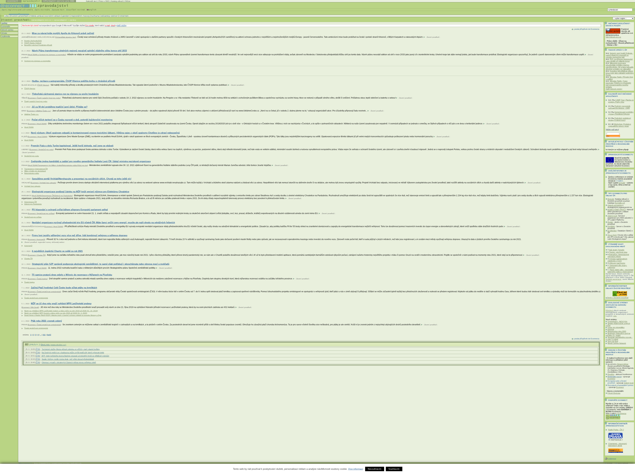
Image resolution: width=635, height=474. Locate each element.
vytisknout (612, 459)
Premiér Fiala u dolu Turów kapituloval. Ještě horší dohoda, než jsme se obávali (72, 145)
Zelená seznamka (615, 205)
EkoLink (611, 199)
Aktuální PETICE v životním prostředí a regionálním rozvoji (619, 144)
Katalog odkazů (117, 1)
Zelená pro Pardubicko (33, 204)
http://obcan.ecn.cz (613, 37)
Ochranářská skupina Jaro (66, 37)
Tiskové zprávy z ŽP (617, 50)
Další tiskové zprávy (614, 89)
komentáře (5, 26)
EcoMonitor (612, 231)
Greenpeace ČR (30, 202)
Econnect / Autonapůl (36, 239)
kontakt (609, 463)
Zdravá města (622, 364)
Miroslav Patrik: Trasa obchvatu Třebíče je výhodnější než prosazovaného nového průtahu (618, 84)
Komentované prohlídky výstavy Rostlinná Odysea (621, 113)
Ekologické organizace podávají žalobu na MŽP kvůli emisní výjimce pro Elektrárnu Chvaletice (80, 191)
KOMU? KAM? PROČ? (617, 210)
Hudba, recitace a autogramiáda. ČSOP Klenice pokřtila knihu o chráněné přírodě (73, 81)
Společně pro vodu (31, 156)
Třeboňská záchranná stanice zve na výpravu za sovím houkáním (65, 94)
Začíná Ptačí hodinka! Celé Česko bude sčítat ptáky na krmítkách (64, 287)
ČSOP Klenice (43, 85)
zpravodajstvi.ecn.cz (42, 20)
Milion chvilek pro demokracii (35, 171)
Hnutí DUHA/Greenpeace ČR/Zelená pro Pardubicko (52, 196)
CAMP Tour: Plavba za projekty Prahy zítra (621, 101)
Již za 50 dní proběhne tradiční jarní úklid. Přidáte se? (59, 107)
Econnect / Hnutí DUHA (37, 124)
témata (4, 33)
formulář (621, 183)
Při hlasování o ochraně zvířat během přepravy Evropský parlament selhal (70, 209)
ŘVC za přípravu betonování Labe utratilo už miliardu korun (619, 60)
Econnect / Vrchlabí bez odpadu (43, 183)
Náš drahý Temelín (616, 250)
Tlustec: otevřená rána (618, 252)
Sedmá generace (613, 279)
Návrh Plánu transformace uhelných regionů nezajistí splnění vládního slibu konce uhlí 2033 (79, 50)
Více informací (355, 469)
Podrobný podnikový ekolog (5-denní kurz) (619, 119)
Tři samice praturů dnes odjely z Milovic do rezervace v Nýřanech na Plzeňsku (72, 275)
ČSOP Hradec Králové (32, 43)
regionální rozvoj (44, 242)
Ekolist (610, 222)
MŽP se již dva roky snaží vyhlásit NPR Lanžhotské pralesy (61, 303)
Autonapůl (28, 246)
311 (44, 335)
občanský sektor (58, 242)
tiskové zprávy (7, 30)
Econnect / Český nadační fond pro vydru (44, 98)
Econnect (611, 379)
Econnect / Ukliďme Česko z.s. (38, 111)
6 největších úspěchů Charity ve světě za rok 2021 (57, 251)
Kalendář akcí (91, 1)
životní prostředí (433, 37)
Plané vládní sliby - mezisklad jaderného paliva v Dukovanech (620, 271)
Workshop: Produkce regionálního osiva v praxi (619, 125)
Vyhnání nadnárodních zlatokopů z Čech (617, 260)
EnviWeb (611, 226)
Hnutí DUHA (29, 127)
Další (49, 335)
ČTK (38, 349)
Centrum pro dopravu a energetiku (37, 61)
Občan (127, 1)
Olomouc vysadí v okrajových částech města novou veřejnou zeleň (69, 362)
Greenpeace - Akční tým (617, 321)
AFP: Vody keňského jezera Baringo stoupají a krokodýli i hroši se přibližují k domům (75, 356)
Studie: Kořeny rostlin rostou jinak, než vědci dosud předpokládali (68, 359)
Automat (610, 329)
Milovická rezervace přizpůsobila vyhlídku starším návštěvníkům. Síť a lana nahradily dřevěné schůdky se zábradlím (620, 66)
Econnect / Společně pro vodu (41, 149)
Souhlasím (394, 469)
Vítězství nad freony (617, 263)
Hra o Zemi (612, 235)
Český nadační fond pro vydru (35, 101)
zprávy (4, 23)
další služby (121, 25)
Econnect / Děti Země (30, 307)
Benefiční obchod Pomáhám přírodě (38, 45)
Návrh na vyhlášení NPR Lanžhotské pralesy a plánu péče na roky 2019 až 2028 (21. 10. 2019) (61, 311)
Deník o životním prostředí (617, 298)
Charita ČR (28, 258)
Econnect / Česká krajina (37, 279)
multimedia (5, 36)
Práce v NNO (104, 1)
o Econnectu (621, 414)
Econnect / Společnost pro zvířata (41, 213)
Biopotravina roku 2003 (617, 331)
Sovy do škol (613, 341)
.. (40, 335)
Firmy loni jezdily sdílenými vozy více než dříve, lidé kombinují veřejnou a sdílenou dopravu (79, 235)
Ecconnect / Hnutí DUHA (37, 137)
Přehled (610, 310)
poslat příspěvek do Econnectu (586, 29)
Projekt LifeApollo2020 (33, 41)
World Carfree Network (617, 343)
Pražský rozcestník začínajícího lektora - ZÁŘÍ (619, 107)
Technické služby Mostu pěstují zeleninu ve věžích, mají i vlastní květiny (71, 349)
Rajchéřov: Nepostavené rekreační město (618, 255)
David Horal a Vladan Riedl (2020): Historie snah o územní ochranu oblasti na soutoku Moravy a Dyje (62, 315)
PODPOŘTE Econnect (617, 400)
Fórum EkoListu (614, 393)
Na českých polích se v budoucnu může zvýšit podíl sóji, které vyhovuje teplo (73, 353)
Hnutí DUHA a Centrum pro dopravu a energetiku (46, 55)
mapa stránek (623, 463)
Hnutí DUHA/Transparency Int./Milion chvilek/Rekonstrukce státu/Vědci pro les (57, 165)
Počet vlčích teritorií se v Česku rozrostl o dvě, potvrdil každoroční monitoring (72, 119)
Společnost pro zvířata (33, 217)
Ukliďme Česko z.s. (31, 114)
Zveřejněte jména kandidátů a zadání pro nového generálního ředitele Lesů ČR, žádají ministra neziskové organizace (91, 161)
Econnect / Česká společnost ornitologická (44, 292)
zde (615, 316)
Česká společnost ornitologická (36, 298)
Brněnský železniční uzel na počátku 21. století (618, 334)
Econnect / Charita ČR (36, 255)
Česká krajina (29, 282)
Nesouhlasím (374, 469)
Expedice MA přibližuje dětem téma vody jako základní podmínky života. (620, 73)
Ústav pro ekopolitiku (616, 327)
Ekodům (611, 374)
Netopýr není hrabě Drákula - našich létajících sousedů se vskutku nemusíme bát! (619, 55)
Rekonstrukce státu (31, 173)
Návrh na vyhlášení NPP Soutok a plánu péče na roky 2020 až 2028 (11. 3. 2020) (55, 313)
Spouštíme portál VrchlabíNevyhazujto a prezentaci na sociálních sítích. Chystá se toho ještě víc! (81, 179)
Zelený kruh (612, 216)
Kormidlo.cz (619, 203)
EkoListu (53, 345)
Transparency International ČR (36, 169)
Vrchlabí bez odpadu (32, 186)
